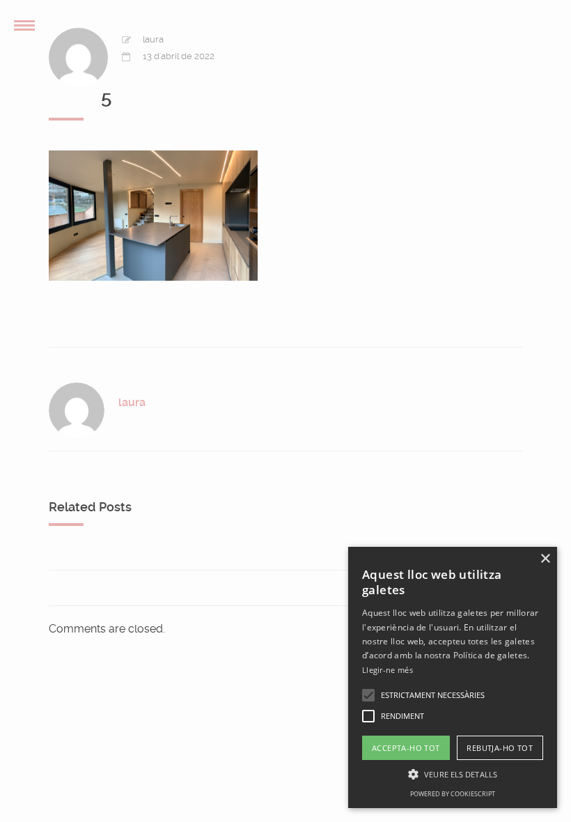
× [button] (545, 559)
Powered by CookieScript (452, 793)
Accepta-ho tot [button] (406, 748)
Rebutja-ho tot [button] (500, 748)
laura (153, 39)
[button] (368, 695)
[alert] (452, 677)
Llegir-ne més (387, 670)
